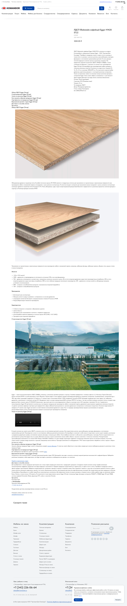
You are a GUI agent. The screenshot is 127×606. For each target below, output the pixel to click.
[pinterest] (106, 539)
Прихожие (16, 539)
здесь (45, 451)
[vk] (95, 539)
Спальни (15, 544)
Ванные (15, 553)
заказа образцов (52, 446)
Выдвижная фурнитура (45, 556)
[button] (110, 8)
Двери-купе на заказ (45, 562)
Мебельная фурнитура (45, 539)
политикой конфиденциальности (100, 534)
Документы (83, 13)
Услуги (17, 13)
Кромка (41, 530)
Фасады (41, 547)
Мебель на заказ (21, 524)
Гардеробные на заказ (45, 573)
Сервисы (74, 13)
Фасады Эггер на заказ (46, 564)
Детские (15, 550)
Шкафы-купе (17, 533)
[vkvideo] (98, 539)
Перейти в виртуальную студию (20, 461)
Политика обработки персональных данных (59, 602)
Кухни (15, 530)
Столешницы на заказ (45, 570)
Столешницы (42, 533)
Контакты (114, 13)
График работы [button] (47, 1)
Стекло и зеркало (44, 553)
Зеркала (15, 564)
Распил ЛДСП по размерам (47, 559)
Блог (107, 13)
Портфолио (68, 536)
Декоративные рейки (45, 550)
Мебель (23, 13)
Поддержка (68, 533)
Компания (92, 13)
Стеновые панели (18, 559)
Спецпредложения (63, 13)
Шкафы (15, 536)
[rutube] (101, 539)
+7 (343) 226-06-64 (120, 2)
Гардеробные (17, 542)
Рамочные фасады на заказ (47, 567)
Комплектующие (7, 13)
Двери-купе (42, 544)
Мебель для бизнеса (35, 13)
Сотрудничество (49, 13)
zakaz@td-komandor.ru (106, 1)
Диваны (15, 562)
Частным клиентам (16, 1)
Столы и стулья (17, 556)
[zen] (104, 539)
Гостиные (16, 547)
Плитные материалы (45, 527)
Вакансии (100, 13)
